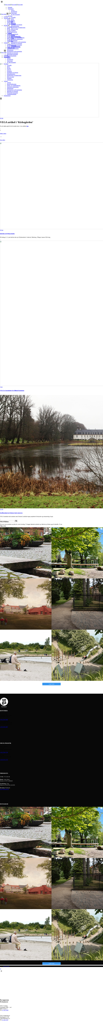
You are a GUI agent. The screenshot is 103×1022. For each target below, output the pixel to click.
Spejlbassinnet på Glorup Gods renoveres (11, 513)
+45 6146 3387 (4, 727)
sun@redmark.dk (4, 789)
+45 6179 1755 (4, 759)
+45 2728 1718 (4, 752)
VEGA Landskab (6, 966)
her (27, 126)
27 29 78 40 (5, 1010)
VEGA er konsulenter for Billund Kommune (12, 390)
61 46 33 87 (5, 1020)
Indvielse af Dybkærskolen (7, 233)
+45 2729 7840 (4, 719)
